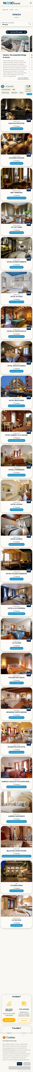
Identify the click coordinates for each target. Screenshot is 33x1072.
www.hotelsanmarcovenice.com (17, 821)
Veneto (11, 9)
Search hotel (5, 9)
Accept (19, 1064)
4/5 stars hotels (9, 86)
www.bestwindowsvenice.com (17, 198)
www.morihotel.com (17, 267)
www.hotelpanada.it (17, 371)
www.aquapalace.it (17, 128)
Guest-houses (5, 92)
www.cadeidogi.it (17, 925)
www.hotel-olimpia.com (17, 544)
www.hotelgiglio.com (17, 683)
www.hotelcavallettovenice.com (17, 787)
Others (21, 92)
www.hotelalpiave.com (17, 302)
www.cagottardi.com (17, 232)
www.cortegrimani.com (17, 717)
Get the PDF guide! (16, 32)
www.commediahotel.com (17, 613)
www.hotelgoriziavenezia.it (17, 440)
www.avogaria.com (17, 163)
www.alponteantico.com (17, 336)
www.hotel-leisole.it (17, 509)
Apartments (14, 92)
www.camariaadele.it (17, 891)
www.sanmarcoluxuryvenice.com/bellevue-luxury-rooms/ (17, 856)
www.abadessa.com (17, 579)
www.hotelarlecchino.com (17, 406)
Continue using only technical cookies (19, 1068)
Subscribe (24, 1020)
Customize (27, 1064)
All (2, 86)
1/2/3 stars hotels (6, 89)
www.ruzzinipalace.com (17, 752)
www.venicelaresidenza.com (17, 475)
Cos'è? (29, 94)
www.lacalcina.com (17, 648)
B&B (14, 89)
